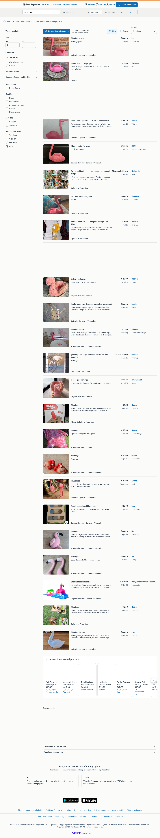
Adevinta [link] (83, 817)
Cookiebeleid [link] (117, 810)
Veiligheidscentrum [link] (70, 4)
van (7, 41)
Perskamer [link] (72, 817)
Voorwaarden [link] (56, 4)
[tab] (112, 31)
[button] (100, 4)
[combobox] (41, 12)
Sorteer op (135, 27)
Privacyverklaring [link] (101, 810)
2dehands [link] (95, 817)
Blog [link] (20, 810)
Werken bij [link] (59, 817)
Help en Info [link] (71, 810)
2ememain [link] (107, 817)
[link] (31, 4)
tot (23, 41)
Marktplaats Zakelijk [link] (34, 810)
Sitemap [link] (119, 817)
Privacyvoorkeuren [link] (134, 810)
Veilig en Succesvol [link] (54, 810)
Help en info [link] (46, 4)
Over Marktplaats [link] (44, 817)
